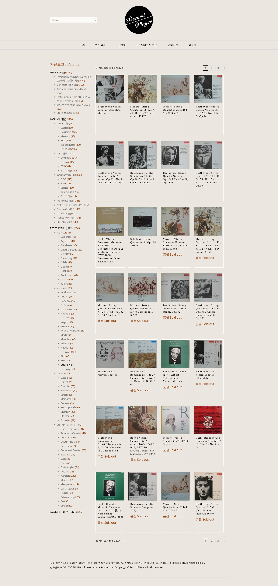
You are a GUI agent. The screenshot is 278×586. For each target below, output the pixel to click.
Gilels (64, 262)
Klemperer (67, 484)
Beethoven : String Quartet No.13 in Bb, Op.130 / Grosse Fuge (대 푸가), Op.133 (208, 312)
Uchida (65, 279)
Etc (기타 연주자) (66, 424)
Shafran (65, 411)
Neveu (64, 347)
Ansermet (66, 437)
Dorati (64, 463)
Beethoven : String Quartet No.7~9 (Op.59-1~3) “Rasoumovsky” (207, 508)
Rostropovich (68, 407)
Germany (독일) (66, 175)
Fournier (65, 386)
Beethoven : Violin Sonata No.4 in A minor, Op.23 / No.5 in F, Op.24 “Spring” (110, 177)
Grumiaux (66, 309)
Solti (63, 501)
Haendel (66, 313)
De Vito (65, 305)
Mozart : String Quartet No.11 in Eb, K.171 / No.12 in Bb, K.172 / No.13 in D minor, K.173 (208, 245)
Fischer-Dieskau (70, 429)
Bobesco (66, 301)
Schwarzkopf (68, 497)
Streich (65, 505)
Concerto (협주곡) (67, 84)
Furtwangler (67, 467)
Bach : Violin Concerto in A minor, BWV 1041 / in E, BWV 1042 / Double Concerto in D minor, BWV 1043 (142, 445)
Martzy (65, 335)
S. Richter (66, 236)
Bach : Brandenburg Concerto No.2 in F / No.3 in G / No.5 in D (208, 442)
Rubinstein (67, 275)
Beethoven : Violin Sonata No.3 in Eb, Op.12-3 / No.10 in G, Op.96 (207, 111)
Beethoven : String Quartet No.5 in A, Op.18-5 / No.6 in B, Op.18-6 (175, 177)
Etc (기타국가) (64, 222)
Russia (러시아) (65, 209)
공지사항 (173, 45)
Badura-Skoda (69, 249)
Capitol (65, 127)
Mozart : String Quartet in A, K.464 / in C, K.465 (175, 110)
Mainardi (66, 399)
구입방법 (121, 45)
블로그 (192, 45)
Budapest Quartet (71, 450)
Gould (64, 266)
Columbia (66, 132)
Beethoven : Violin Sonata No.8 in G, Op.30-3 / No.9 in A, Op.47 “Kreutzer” (142, 177)
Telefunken (67, 192)
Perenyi (65, 403)
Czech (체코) (64, 213)
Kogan (64, 322)
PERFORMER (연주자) (61, 228)
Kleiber (65, 480)
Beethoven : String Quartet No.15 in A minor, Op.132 (174, 308)
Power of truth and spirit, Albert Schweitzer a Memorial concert (174, 376)
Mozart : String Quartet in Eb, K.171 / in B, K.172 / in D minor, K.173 (143, 111)
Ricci (63, 356)
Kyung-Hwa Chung (71, 330)
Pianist (61, 232)
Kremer (65, 326)
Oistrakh (66, 352)
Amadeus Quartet (71, 433)
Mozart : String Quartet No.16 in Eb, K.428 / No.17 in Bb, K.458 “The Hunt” (110, 310)
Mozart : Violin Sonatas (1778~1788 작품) (175, 441)
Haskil (64, 270)
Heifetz (65, 318)
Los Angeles (68, 488)
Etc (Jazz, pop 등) (66, 112)
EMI (63, 166)
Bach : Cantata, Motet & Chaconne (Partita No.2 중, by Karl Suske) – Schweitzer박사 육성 (110, 510)
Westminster (68, 144)
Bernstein (66, 446)
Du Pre (64, 382)
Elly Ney (65, 253)
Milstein (65, 343)
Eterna (64, 187)
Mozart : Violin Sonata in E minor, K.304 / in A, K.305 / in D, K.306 (176, 243)
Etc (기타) (66, 149)
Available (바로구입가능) (64, 512)
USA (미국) (62, 123)
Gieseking (66, 258)
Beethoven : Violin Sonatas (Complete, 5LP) (142, 507)
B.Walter (65, 454)
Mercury (65, 136)
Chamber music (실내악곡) (71, 89)
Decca (64, 162)
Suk (63, 360)
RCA (63, 140)
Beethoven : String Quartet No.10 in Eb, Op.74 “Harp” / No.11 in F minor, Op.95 (208, 179)
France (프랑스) (65, 200)
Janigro (65, 394)
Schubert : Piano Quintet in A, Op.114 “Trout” (143, 242)
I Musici (65, 471)
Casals (64, 377)
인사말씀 (100, 45)
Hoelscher (66, 390)
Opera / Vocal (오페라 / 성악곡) (74, 105)
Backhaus (66, 245)
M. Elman (66, 292)
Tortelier (65, 420)
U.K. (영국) (62, 153)
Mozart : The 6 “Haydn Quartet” (108, 373)
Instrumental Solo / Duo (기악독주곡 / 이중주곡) (73, 98)
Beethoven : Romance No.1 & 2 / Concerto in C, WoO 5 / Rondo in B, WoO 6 (143, 378)
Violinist (61, 288)
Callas (64, 458)
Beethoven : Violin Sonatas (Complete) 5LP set (110, 110)
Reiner (64, 492)
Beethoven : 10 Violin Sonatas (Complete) (205, 375)
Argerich (65, 241)
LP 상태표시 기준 (147, 45)
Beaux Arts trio (69, 441)
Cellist (60, 373)
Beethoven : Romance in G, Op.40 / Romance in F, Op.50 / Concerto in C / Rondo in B (110, 444)
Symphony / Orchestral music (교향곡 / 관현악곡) (74, 78)
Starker (65, 416)
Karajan (65, 475)
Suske (64, 364)
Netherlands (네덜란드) (70, 205)
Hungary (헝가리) (66, 217)
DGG (63, 179)
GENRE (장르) (57, 72)
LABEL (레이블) (58, 119)
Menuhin (66, 339)
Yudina (65, 283)
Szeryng (65, 369)
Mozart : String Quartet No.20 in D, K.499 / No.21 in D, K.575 (142, 310)
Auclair (64, 296)
